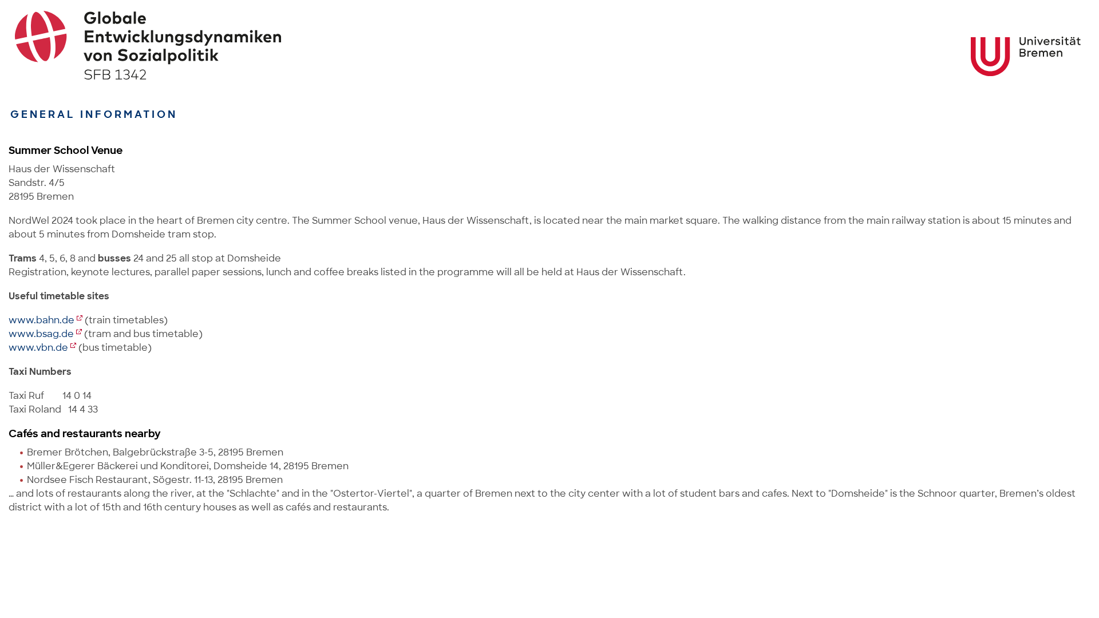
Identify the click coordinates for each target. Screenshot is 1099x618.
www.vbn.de (38, 348)
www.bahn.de (41, 320)
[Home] (550, 45)
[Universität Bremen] (1026, 56)
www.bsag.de (41, 334)
